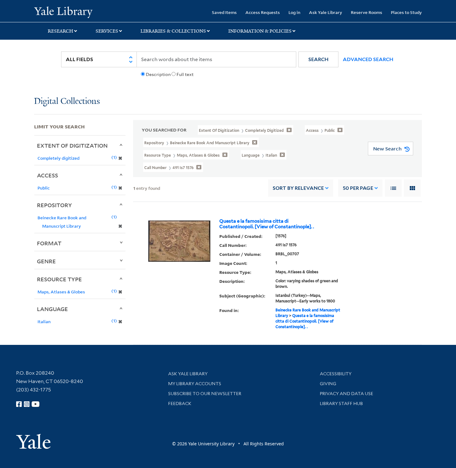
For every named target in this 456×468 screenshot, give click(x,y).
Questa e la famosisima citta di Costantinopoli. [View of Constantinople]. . (266, 224)
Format (49, 243)
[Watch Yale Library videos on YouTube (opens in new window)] (36, 404)
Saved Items (224, 12)
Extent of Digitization (72, 145)
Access (47, 175)
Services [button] (107, 31)
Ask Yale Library (325, 12)
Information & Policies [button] (260, 31)
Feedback (179, 403)
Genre (46, 261)
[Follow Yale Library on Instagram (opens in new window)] (26, 404)
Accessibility (335, 373)
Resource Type (59, 279)
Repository (54, 205)
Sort (298, 188)
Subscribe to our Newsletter (204, 393)
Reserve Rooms (366, 12)
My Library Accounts (194, 383)
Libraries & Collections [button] (173, 31)
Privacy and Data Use (346, 393)
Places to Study (406, 12)
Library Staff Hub (341, 403)
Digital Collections (67, 101)
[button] (318, 59)
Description (158, 74)
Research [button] (60, 31)
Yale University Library (63, 12)
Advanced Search (368, 59)
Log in (294, 12)
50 (358, 188)
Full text (185, 74)
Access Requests (262, 12)
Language (52, 309)
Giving (328, 383)
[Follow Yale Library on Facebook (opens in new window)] (19, 404)
